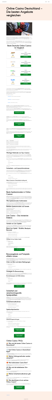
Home (46, 1)
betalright (9, 96)
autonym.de (4, 1)
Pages (48, 1)
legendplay (9, 99)
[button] (25, 57)
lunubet (9, 102)
